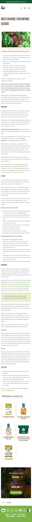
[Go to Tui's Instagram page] (7, 510)
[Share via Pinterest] (4, 502)
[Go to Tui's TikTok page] (16, 510)
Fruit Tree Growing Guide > (8, 390)
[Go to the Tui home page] (3, 510)
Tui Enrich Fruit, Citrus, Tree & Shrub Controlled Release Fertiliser (23, 439)
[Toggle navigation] (21, 8)
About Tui (14, 514)
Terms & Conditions (10, 516)
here (18, 381)
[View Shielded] (29, 510)
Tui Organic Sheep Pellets (17, 166)
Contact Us (7, 514)
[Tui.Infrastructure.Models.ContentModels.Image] (8, 409)
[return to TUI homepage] (3, 7)
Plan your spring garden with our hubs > (16, 1)
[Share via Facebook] (2, 502)
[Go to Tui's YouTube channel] (20, 510)
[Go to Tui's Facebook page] (12, 510)
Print (8, 502)
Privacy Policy (21, 514)
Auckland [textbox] (15, 487)
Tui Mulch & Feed (14, 308)
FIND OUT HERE (16, 492)
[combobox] (16, 477)
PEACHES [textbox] (15, 477)
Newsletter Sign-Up (21, 516)
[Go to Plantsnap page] (25, 510)
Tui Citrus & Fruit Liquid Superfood (18, 298)
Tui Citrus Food (8, 459)
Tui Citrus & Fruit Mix (18, 172)
